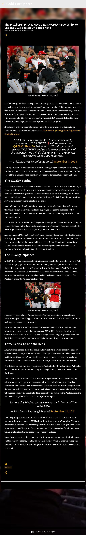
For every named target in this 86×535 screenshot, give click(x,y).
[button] (5, 35)
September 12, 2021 (63, 411)
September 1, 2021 (65, 161)
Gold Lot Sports (19, 4)
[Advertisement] (43, 507)
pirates (8, 467)
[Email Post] (5, 464)
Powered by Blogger (44, 532)
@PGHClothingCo (24, 146)
